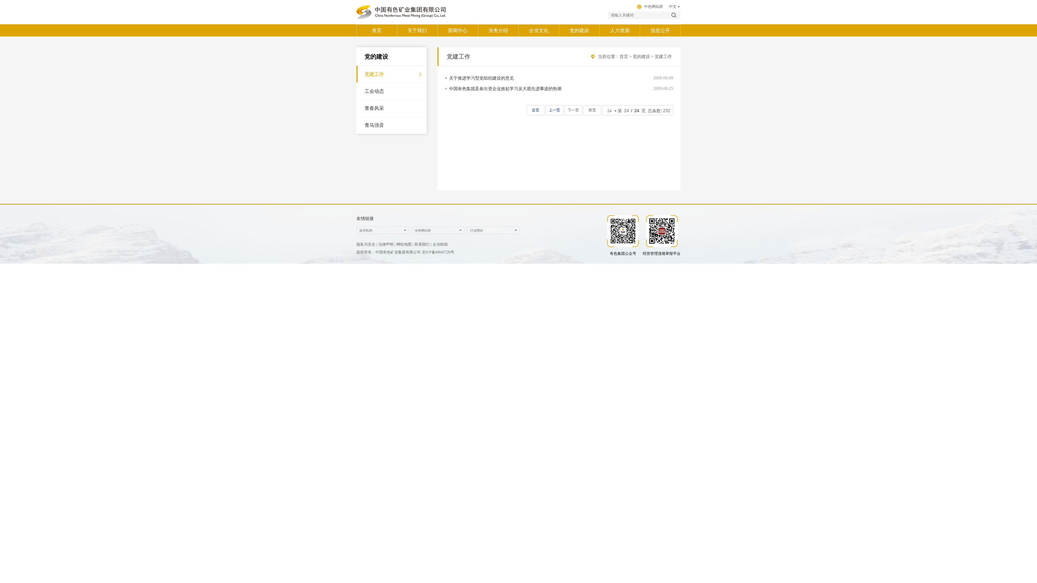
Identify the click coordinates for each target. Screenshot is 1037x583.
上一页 (554, 110)
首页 (623, 56)
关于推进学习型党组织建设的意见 (481, 78)
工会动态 (374, 91)
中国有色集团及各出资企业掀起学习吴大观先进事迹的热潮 (505, 88)
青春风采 (374, 108)
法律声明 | (386, 244)
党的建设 (641, 56)
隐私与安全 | (366, 244)
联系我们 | (423, 244)
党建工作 (374, 74)
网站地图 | (404, 244)
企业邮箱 (440, 244)
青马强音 (374, 125)
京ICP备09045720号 (438, 252)
